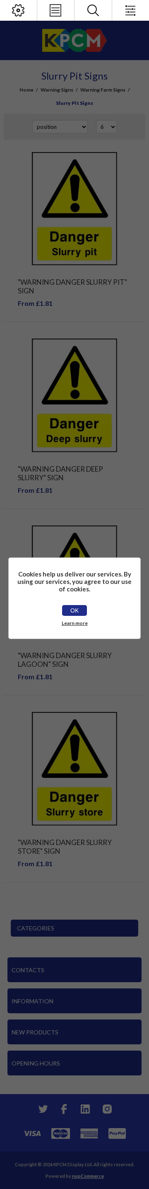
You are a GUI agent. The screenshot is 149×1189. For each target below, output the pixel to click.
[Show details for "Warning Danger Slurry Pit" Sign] (74, 209)
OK (74, 610)
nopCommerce (88, 1176)
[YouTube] (85, 1109)
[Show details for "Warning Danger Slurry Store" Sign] (74, 769)
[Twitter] (42, 1109)
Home (26, 90)
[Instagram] (106, 1109)
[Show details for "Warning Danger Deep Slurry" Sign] (74, 395)
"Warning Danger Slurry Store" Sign (65, 846)
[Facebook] (63, 1109)
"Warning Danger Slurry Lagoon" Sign (65, 659)
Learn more (75, 623)
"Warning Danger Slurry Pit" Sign (72, 286)
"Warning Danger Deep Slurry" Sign (60, 473)
